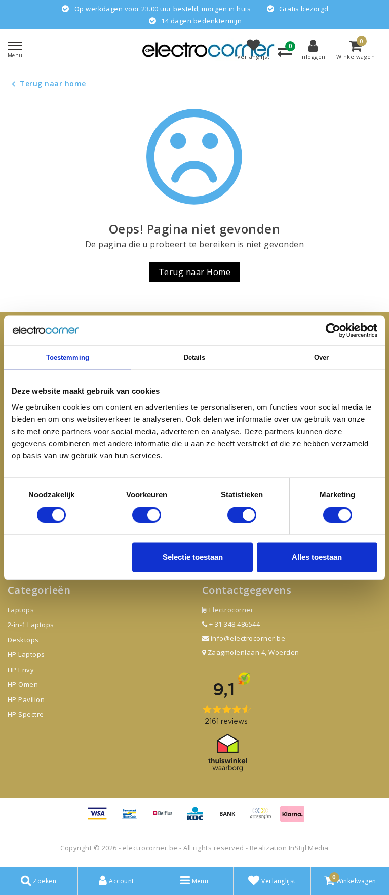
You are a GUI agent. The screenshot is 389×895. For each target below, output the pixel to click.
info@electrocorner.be (248, 638)
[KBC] (198, 818)
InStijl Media (309, 847)
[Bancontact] (133, 818)
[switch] (146, 515)
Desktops (23, 639)
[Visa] (101, 818)
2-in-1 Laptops (31, 624)
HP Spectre (26, 714)
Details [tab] (195, 357)
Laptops (21, 609)
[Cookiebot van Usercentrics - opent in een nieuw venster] (333, 330)
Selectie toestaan (193, 557)
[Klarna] (292, 818)
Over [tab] (321, 357)
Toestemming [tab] (67, 357)
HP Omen (23, 684)
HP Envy (21, 669)
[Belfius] (166, 818)
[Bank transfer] (231, 818)
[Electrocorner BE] (208, 49)
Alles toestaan (317, 557)
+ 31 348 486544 (233, 624)
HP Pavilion (26, 699)
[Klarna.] (264, 818)
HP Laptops (26, 654)
